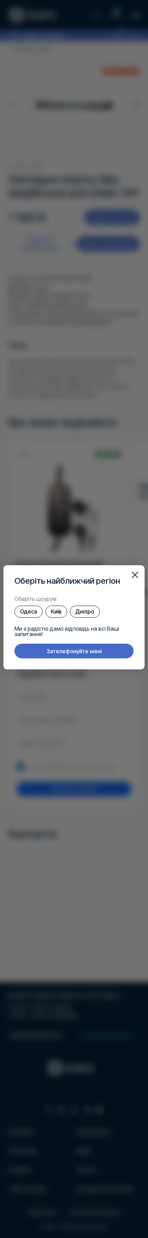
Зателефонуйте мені (74, 651)
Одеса (28, 611)
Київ (56, 611)
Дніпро (84, 611)
